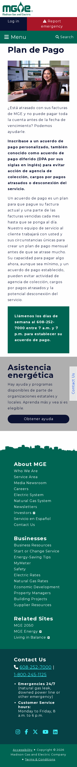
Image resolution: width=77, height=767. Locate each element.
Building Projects (30, 599)
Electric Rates (27, 575)
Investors (23, 513)
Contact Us (73, 383)
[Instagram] (18, 731)
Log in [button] (13, 21)
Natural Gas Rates (31, 581)
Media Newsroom (30, 483)
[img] (18, 9)
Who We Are (26, 471)
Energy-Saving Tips (32, 557)
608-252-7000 (36, 667)
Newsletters (25, 507)
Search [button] (66, 37)
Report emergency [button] (52, 23)
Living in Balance (30, 637)
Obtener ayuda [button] (38, 419)
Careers (21, 489)
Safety (20, 569)
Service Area (26, 477)
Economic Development (37, 587)
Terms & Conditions (40, 759)
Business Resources (32, 545)
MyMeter (22, 563)
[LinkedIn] (55, 731)
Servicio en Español (32, 519)
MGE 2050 (24, 625)
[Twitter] (35, 731)
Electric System (29, 495)
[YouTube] (45, 731)
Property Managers (32, 593)
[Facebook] (26, 731)
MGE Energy (26, 631)
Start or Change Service (36, 551)
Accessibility (23, 749)
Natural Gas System (32, 501)
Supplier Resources (32, 605)
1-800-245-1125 (30, 674)
